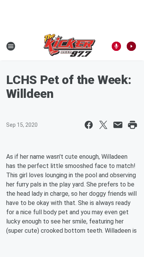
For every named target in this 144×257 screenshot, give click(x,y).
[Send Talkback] (116, 46)
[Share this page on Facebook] (88, 124)
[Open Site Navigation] (10, 46)
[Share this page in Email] (118, 124)
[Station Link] (69, 46)
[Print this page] (132, 124)
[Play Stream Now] (131, 46)
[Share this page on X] (103, 124)
